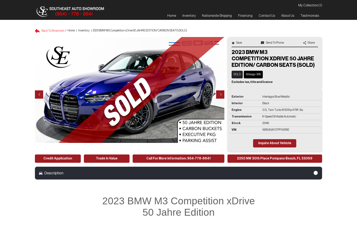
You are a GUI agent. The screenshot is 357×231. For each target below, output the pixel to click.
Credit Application (57, 158)
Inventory (84, 30)
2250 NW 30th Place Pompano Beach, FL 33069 (274, 158)
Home (71, 30)
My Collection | (310, 5)
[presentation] (39, 94)
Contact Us (267, 15)
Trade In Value (107, 158)
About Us (287, 15)
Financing (245, 15)
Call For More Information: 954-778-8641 (178, 158)
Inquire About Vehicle (274, 143)
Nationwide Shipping (217, 15)
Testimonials (309, 15)
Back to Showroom (52, 30)
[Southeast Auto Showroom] (70, 11)
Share (311, 42)
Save (239, 42)
